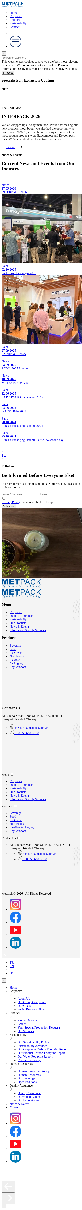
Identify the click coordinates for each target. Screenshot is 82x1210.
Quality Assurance (21, 615)
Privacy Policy (11, 502)
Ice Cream (16, 652)
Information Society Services (28, 630)
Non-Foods (17, 656)
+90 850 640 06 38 (26, 733)
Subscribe (9, 506)
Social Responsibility (31, 1009)
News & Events (19, 626)
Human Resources (21, 1063)
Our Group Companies (32, 1002)
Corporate (16, 16)
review (10, 147)
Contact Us (9, 838)
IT (11, 973)
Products (15, 19)
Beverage (15, 645)
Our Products (18, 623)
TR (12, 962)
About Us (24, 998)
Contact (14, 27)
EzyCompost (18, 667)
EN (12, 966)
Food (13, 649)
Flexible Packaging (16, 661)
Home (13, 12)
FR (12, 969)
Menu (5, 774)
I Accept (8, 72)
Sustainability (18, 23)
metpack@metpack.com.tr (31, 727)
